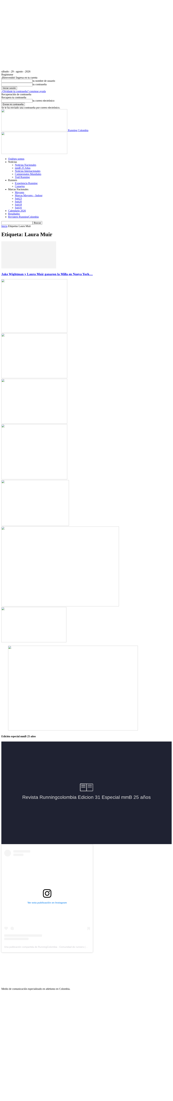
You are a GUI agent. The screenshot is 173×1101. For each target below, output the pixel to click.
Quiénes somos (16, 158)
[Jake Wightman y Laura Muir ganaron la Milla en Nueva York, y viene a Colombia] (28, 267)
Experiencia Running (26, 183)
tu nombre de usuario (44, 80)
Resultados (14, 213)
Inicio (4, 226)
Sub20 (18, 201)
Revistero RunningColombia (23, 216)
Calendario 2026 (17, 210)
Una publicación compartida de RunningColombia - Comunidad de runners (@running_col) (52, 947)
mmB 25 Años (22, 168)
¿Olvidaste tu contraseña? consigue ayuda (23, 91)
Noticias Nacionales (25, 164)
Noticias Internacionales (27, 171)
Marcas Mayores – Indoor (28, 195)
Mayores (19, 192)
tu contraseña (40, 84)
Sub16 (18, 207)
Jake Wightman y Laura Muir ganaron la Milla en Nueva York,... (47, 274)
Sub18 (18, 204)
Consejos (20, 186)
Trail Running (22, 177)
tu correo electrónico (43, 100)
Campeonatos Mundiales (28, 174)
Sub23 (18, 198)
